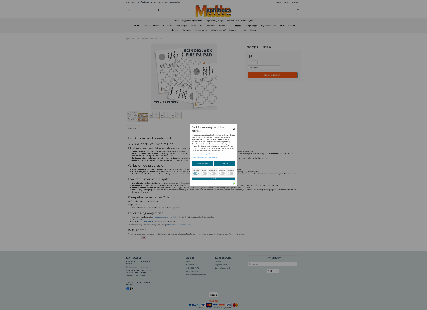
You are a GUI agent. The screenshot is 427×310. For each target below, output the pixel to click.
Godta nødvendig (202, 163)
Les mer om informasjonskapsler (203, 154)
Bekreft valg (213, 178)
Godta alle (224, 163)
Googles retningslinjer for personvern (204, 157)
